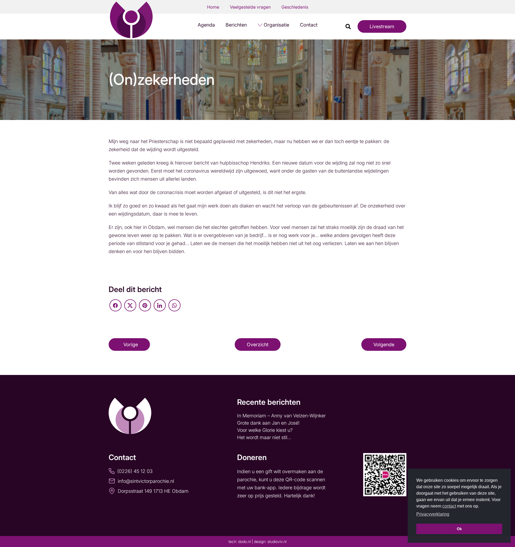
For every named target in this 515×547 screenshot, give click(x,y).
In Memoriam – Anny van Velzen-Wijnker (282, 415)
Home (213, 7)
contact (449, 506)
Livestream (382, 26)
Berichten (236, 25)
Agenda (206, 25)
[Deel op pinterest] (145, 305)
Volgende (383, 344)
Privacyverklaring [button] (432, 514)
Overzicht (257, 344)
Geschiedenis (294, 7)
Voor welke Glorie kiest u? (265, 430)
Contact (309, 25)
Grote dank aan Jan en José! (269, 423)
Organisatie (276, 25)
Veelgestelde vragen (250, 7)
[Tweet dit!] (130, 305)
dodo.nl (244, 541)
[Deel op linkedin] (160, 305)
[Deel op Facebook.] (115, 305)
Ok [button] (459, 529)
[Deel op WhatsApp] (174, 305)
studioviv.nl (276, 541)
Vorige (130, 344)
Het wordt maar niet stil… (264, 437)
